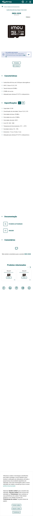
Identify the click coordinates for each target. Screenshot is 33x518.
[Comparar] (15, 280)
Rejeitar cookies (16, 508)
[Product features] (19, 102)
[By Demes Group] (7, 2)
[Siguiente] (30, 267)
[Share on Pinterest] (16, 288)
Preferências (16, 512)
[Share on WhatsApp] (29, 288)
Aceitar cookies (16, 505)
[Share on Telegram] (23, 288)
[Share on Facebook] (4, 288)
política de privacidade (9, 486)
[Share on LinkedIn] (10, 288)
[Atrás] (28, 267)
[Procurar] (26, 1)
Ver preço (16, 63)
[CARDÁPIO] (30, 1)
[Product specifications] (23, 102)
